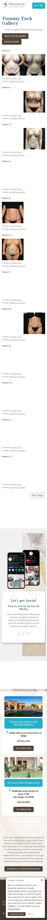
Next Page (37, 495)
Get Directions (23, 748)
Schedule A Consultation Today (23, 869)
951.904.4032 (23, 741)
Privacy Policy (14, 909)
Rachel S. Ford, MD (17, 192)
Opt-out (30, 914)
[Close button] (41, 880)
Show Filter (12, 42)
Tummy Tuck (16, 78)
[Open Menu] (38, 5)
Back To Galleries (15, 36)
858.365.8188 (23, 802)
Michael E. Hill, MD (17, 81)
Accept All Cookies (17, 914)
